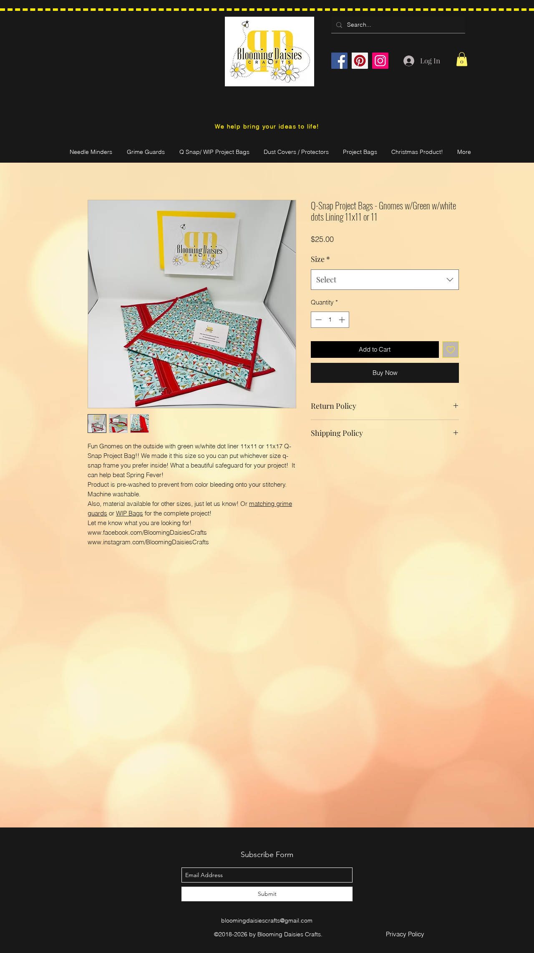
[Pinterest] (360, 61)
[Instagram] (380, 61)
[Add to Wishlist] (450, 349)
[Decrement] (317, 319)
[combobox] (385, 279)
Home (97, 168)
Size (320, 259)
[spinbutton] (330, 319)
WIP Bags (129, 513)
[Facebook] (339, 61)
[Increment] (342, 319)
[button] (462, 59)
